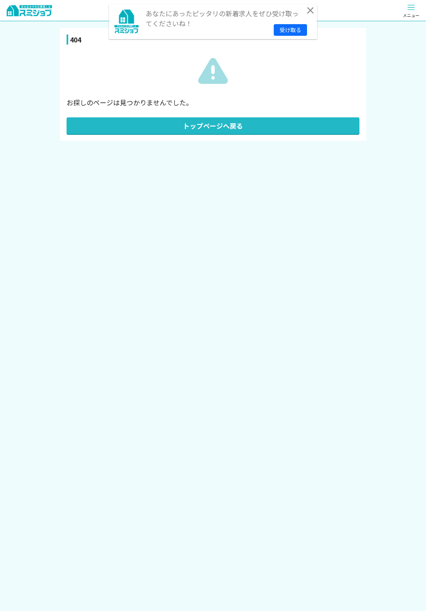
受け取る (290, 30)
